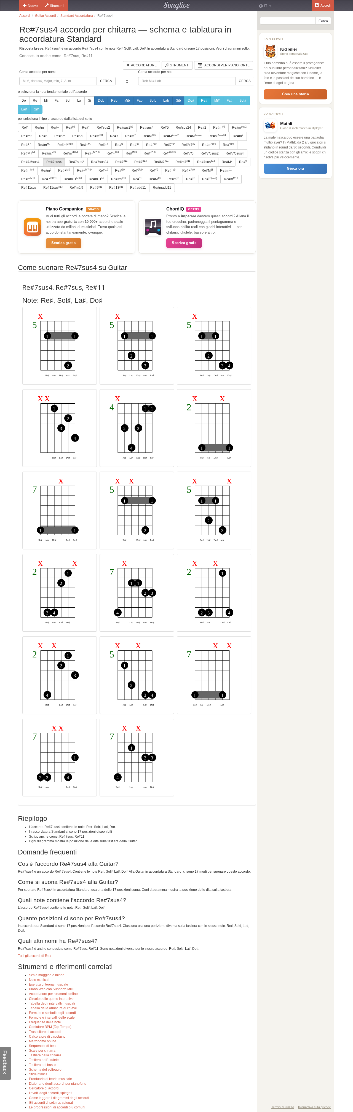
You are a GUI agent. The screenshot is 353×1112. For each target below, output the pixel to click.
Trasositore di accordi (45, 1032)
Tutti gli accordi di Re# (34, 956)
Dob (101, 100)
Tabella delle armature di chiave (53, 1008)
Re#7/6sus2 (209, 153)
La (79, 100)
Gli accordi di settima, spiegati (51, 1103)
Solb (152, 100)
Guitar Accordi (45, 16)
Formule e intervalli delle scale (52, 1017)
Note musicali (39, 980)
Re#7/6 (188, 153)
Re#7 (114, 136)
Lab (166, 100)
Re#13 (116, 187)
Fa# (229, 100)
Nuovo (33, 6)
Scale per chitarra (42, 1051)
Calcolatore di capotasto (47, 1036)
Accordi (25, 16)
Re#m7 (209, 144)
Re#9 (96, 187)
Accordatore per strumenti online (53, 994)
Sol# (242, 100)
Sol (67, 100)
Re (35, 100)
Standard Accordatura (76, 16)
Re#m (39, 127)
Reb (114, 100)
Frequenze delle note (45, 1022)
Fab (140, 100)
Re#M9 (118, 179)
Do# (191, 100)
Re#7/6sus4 (235, 153)
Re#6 (43, 136)
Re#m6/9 (76, 188)
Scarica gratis (63, 243)
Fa (56, 100)
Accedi (325, 5)
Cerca (106, 81)
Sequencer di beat (43, 1046)
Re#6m (59, 136)
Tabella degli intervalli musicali (52, 1003)
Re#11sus (28, 188)
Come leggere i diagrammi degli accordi (59, 1098)
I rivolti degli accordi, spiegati (50, 1093)
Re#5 (165, 127)
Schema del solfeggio (45, 1070)
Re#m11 (73, 179)
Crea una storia (295, 94)
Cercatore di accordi (44, 1088)
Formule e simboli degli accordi (52, 1013)
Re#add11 (138, 188)
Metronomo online (42, 1041)
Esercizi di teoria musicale (48, 984)
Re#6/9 (77, 136)
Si (89, 100)
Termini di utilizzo (282, 1107)
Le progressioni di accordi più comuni (57, 1107)
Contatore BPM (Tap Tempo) (50, 1027)
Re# (204, 100)
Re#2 (202, 127)
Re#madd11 (162, 188)
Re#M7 (188, 144)
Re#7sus (206, 161)
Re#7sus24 (99, 162)
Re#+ (55, 127)
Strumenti (57, 6)
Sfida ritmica (38, 1074)
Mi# (217, 100)
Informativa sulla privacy (314, 1107)
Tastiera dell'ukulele (44, 1060)
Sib (178, 100)
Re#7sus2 (76, 162)
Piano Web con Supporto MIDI (51, 989)
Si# (36, 109)
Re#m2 (26, 136)
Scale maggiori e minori (47, 975)
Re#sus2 (103, 127)
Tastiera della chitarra (45, 1055)
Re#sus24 (183, 127)
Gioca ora (295, 168)
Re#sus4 (147, 127)
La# (24, 109)
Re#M (96, 136)
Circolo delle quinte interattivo (51, 999)
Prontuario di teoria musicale (50, 1079)
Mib (127, 100)
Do (24, 100)
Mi (46, 100)
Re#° (86, 127)
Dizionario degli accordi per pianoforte (57, 1084)
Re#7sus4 (54, 162)
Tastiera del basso (42, 1065)
